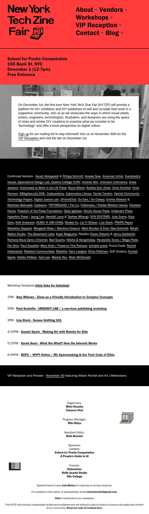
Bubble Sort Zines (98, 187)
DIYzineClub (68, 199)
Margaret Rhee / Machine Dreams (57, 228)
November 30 (55, 375)
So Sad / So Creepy (91, 199)
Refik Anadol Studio (74, 472)
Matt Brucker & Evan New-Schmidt (105, 228)
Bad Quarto (57, 239)
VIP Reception (28, 138)
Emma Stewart (116, 199)
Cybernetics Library (78, 193)
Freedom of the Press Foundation (39, 211)
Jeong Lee (37, 216)
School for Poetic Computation (74, 452)
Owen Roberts (100, 234)
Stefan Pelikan (27, 257)
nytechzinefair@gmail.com (101, 492)
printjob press (98, 245)
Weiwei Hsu (59, 257)
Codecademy (55, 193)
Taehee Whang (78, 216)
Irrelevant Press (121, 211)
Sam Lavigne (77, 251)
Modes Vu (71, 222)
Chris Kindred (121, 187)
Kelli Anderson (25, 222)
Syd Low (44, 257)
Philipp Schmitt (73, 176)
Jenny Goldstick (123, 234)
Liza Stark (106, 222)
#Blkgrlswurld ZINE (32, 193)
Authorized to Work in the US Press (43, 187)
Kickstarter (74, 469)
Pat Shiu (13, 245)
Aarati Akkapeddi (47, 176)
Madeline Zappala (19, 228)
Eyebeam (40, 205)
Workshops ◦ (94, 17)
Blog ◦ (114, 32)
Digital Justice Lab (46, 199)
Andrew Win (90, 182)
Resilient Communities (39, 251)
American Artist (112, 176)
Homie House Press (97, 211)
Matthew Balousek (20, 205)
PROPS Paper (123, 222)
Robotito (61, 251)
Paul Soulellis (30, 245)
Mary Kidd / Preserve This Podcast (63, 245)
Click (58, 498)
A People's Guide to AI (74, 456)
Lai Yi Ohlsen (88, 222)
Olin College (74, 476)
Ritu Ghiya (74, 423)
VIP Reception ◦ (99, 25)
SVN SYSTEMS (100, 216)
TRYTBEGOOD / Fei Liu (63, 205)
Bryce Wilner (76, 187)
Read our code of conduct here (84, 508)
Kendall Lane (55, 216)
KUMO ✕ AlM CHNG (49, 222)
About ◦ (87, 9)
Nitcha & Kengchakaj (80, 239)
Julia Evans (119, 216)
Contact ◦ (90, 32)
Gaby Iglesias (73, 211)
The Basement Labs (40, 234)
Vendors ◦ (113, 9)
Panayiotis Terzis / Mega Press (117, 239)
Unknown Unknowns (113, 182)
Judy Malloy (68, 485)
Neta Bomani (74, 436)
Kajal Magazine (66, 234)
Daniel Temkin (102, 193)
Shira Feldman (98, 251)
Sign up (23, 134)
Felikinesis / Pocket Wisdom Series (104, 205)
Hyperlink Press (17, 216)
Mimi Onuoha (74, 406)
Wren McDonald (79, 257)
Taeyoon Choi (74, 410)
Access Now (93, 176)
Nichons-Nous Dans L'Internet (27, 239)
